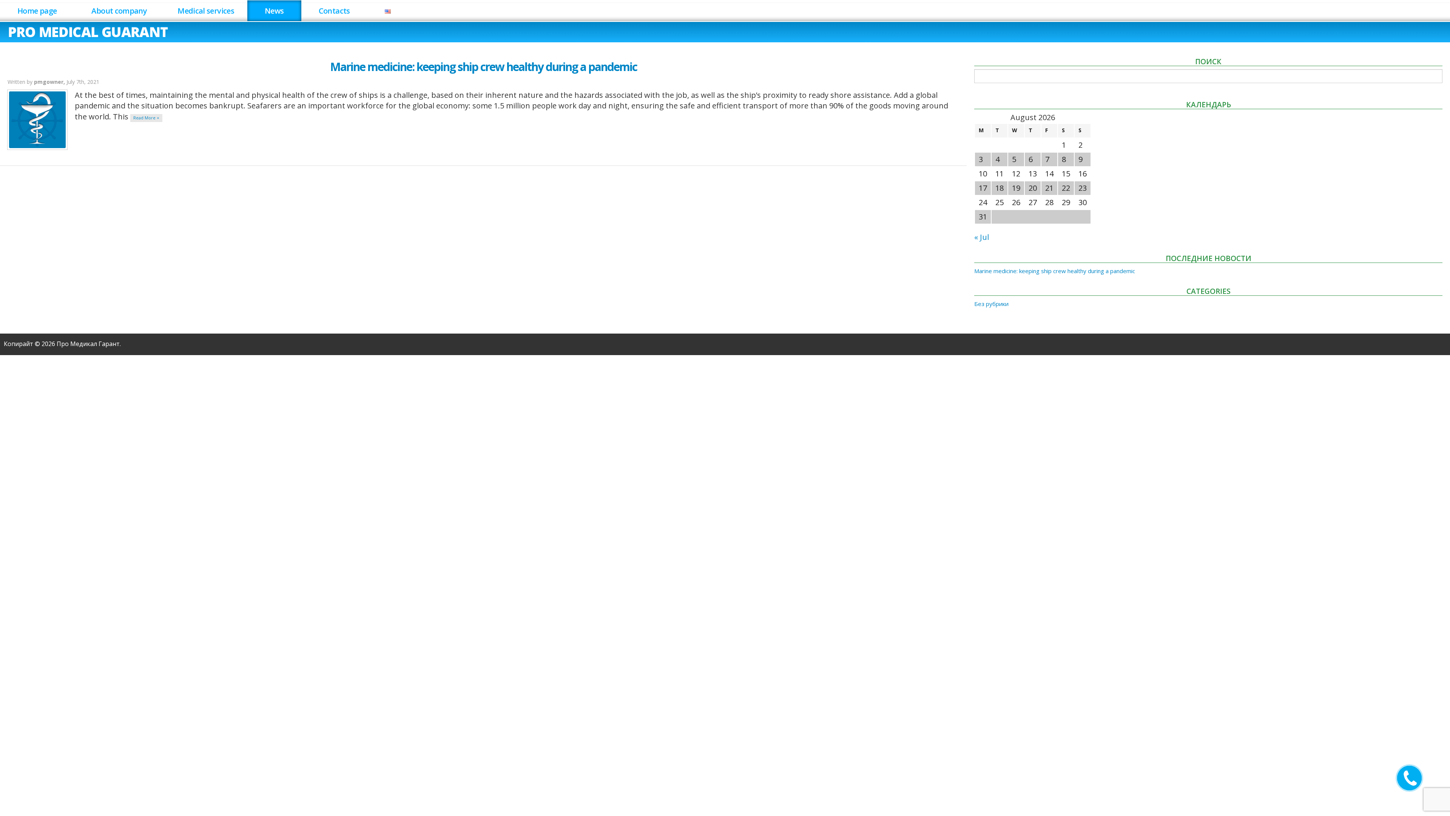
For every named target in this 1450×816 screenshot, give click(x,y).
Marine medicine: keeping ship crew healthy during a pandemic (483, 66)
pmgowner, (50, 81)
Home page (37, 11)
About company (119, 11)
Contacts (334, 11)
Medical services (205, 11)
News (274, 11)
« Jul (981, 237)
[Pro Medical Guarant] (88, 31)
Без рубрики (991, 304)
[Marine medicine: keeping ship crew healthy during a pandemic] (37, 120)
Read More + (146, 118)
